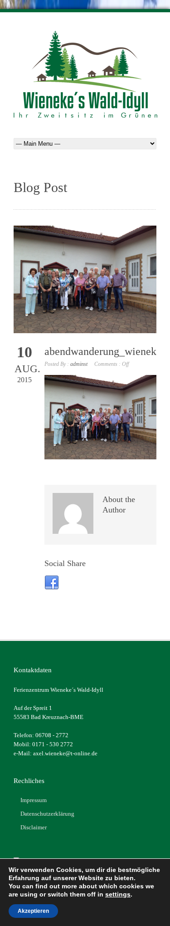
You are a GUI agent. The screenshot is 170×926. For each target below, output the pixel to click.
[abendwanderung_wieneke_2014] (85, 279)
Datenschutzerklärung (47, 813)
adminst (78, 364)
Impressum (33, 800)
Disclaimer (33, 827)
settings (118, 894)
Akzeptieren (33, 911)
